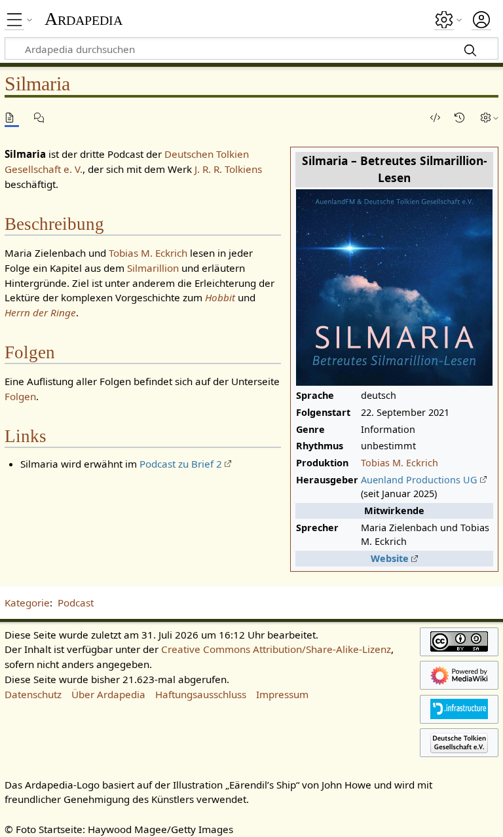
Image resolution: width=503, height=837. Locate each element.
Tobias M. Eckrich (399, 462)
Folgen (20, 396)
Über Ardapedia (108, 694)
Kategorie (27, 602)
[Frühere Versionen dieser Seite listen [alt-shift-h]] (462, 117)
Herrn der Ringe (40, 312)
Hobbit (220, 297)
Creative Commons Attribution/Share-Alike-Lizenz (276, 649)
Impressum (282, 694)
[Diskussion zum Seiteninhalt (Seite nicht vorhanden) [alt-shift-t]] (41, 117)
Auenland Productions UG (419, 480)
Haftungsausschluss (200, 694)
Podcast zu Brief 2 (181, 463)
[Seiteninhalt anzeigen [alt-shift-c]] (12, 117)
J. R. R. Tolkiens (228, 169)
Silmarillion (153, 267)
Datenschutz (33, 694)
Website (390, 558)
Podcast (76, 602)
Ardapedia (83, 19)
